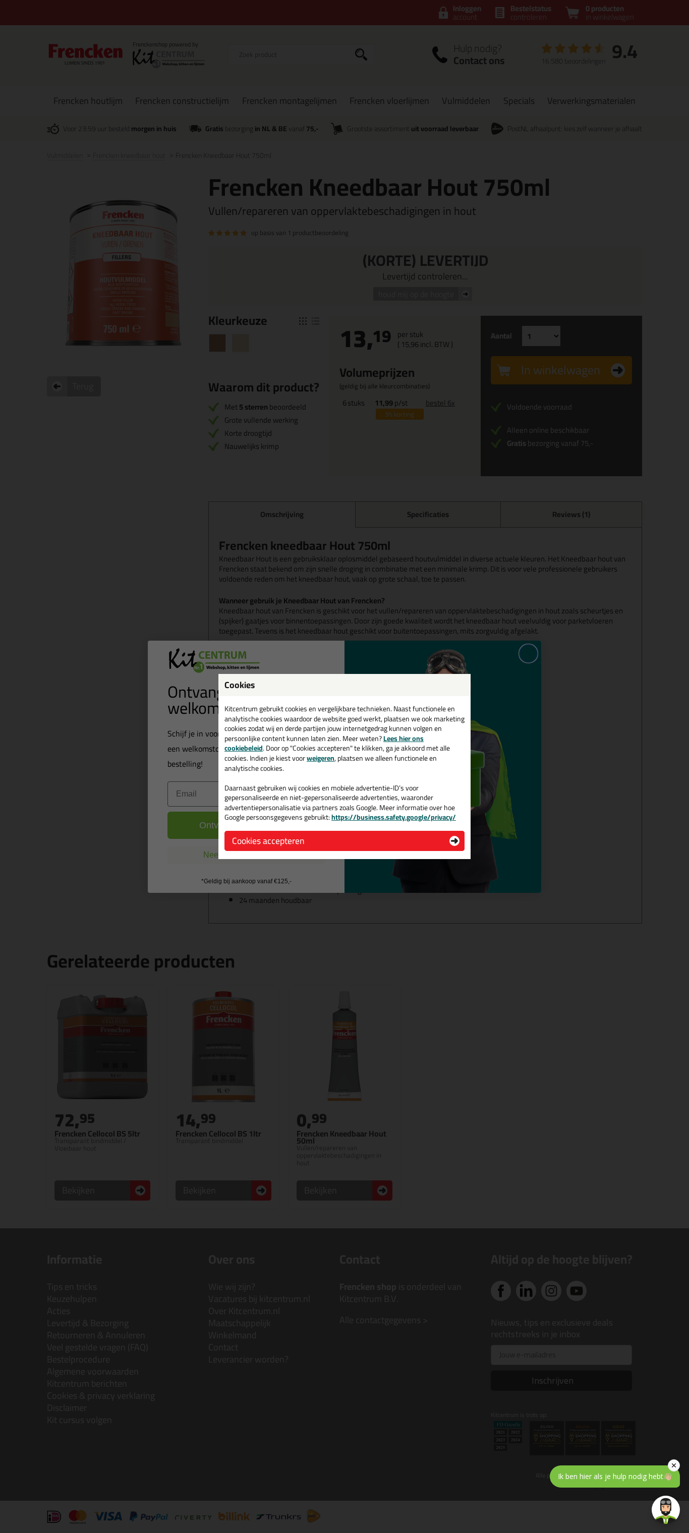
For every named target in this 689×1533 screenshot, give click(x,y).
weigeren (320, 758)
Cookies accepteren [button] (268, 840)
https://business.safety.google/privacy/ (393, 817)
